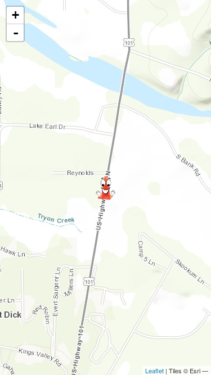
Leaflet (154, 370)
